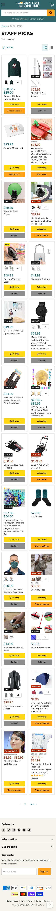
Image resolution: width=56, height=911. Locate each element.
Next (32, 804)
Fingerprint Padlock (40, 279)
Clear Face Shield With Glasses (12, 762)
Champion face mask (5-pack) (14, 466)
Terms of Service (43, 901)
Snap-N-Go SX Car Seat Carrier (40, 466)
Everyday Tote (38, 589)
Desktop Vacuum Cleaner (12, 280)
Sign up (44, 871)
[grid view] (45, 47)
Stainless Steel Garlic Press (14, 649)
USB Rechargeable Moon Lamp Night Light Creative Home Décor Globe (41, 411)
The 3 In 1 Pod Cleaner (38, 94)
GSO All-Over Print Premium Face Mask (13, 591)
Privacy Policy (27, 901)
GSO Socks (36, 516)
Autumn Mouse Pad (13, 148)
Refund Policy (12, 901)
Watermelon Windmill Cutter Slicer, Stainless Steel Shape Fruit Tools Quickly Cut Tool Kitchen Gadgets (41, 155)
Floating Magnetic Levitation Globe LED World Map (41, 221)
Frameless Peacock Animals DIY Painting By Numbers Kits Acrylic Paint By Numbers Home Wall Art (14, 527)
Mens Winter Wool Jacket (13, 707)
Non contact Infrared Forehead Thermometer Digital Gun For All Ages (41, 768)
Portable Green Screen (11, 213)
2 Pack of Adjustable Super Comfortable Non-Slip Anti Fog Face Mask (41, 707)
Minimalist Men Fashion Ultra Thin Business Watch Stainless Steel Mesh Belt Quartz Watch (41, 343)
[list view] (51, 47)
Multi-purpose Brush (41, 647)
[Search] (51, 13)
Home (4, 26)
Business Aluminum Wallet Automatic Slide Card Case (13, 400)
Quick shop (14, 104)
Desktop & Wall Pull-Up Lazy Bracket (14, 332)
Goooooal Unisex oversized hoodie (12, 97)
